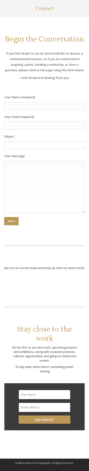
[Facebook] (44, 284)
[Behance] (59, 284)
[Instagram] (29, 284)
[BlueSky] (14, 285)
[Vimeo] (74, 284)
